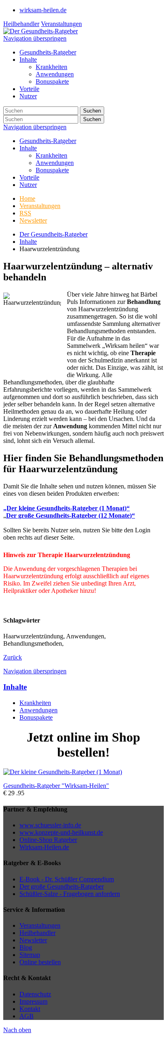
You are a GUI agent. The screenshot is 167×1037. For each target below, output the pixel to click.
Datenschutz (35, 994)
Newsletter (33, 940)
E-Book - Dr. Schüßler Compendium (66, 879)
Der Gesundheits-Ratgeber (53, 234)
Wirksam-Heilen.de (44, 847)
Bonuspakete (52, 170)
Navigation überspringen (34, 38)
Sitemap (29, 954)
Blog (25, 947)
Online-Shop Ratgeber (48, 839)
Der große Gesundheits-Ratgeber (61, 886)
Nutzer (28, 184)
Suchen (92, 111)
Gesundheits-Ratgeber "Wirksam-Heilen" (56, 785)
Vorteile (29, 177)
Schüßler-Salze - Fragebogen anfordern (69, 893)
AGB (26, 1016)
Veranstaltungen (61, 23)
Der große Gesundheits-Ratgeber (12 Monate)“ (70, 515)
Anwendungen (55, 162)
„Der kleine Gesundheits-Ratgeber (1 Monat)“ (66, 508)
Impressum (33, 1001)
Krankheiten (51, 155)
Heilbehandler (21, 23)
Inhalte (28, 148)
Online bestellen (40, 962)
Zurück (12, 657)
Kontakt (29, 1008)
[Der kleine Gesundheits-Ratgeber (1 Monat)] (62, 771)
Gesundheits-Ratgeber (47, 140)
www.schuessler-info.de (50, 825)
